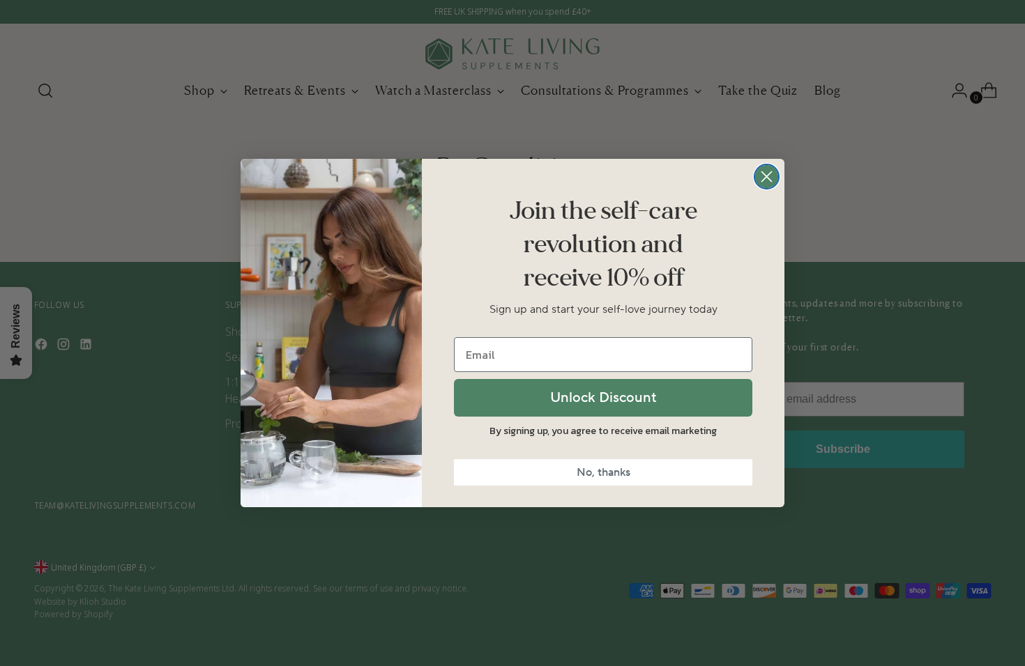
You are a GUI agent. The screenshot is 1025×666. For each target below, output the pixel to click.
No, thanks (603, 472)
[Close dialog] (766, 176)
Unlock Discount (603, 398)
